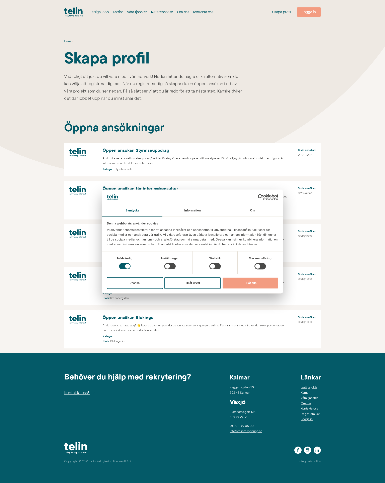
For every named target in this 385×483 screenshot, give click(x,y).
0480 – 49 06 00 (242, 426)
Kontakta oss (203, 11)
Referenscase (162, 11)
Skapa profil (281, 11)
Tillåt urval (192, 283)
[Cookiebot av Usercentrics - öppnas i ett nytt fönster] (260, 197)
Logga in (309, 12)
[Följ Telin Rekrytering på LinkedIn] (316, 450)
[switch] (170, 267)
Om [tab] (252, 210)
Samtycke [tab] (132, 210)
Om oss (183, 11)
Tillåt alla (250, 283)
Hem (67, 41)
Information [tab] (192, 210)
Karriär (118, 11)
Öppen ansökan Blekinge (87, 314)
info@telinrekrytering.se (246, 431)
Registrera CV (310, 414)
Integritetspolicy (310, 461)
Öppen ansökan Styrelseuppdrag (95, 146)
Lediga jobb (99, 11)
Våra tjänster (137, 11)
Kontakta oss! (77, 392)
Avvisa (135, 283)
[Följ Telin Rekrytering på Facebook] (297, 450)
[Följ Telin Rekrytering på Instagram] (306, 450)
